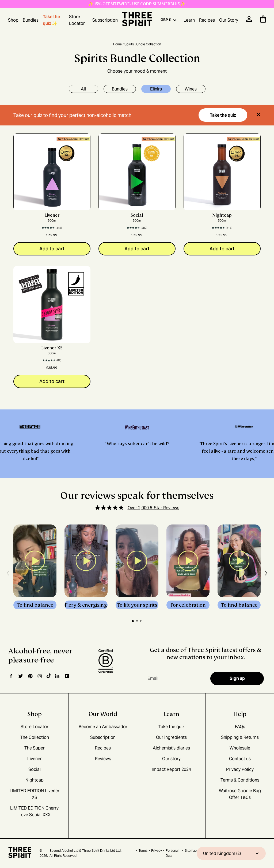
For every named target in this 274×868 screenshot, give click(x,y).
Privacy (156, 851)
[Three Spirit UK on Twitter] (20, 676)
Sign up (237, 678)
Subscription (105, 20)
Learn (189, 20)
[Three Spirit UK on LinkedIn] (57, 676)
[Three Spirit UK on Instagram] (39, 676)
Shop (13, 20)
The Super (34, 748)
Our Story (228, 20)
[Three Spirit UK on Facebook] (11, 676)
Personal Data (172, 853)
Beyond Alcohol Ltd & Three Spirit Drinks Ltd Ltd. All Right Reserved (85, 853)
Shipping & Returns (240, 737)
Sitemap (191, 851)
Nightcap (222, 215)
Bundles (31, 20)
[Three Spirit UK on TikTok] (49, 676)
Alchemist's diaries (171, 748)
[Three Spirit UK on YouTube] (67, 676)
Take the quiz (223, 115)
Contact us (240, 759)
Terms (143, 851)
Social (137, 215)
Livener (51, 215)
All (83, 89)
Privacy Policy (240, 769)
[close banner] (258, 115)
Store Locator (77, 20)
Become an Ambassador (103, 726)
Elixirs (156, 89)
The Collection (34, 737)
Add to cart (51, 249)
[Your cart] (263, 21)
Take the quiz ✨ (51, 20)
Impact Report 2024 (171, 769)
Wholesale (240, 748)
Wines (191, 89)
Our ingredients (171, 737)
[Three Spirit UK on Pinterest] (30, 676)
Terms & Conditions (239, 780)
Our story (171, 759)
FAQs (240, 726)
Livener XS (52, 348)
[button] (8, 574)
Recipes (207, 20)
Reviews (103, 759)
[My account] (249, 20)
